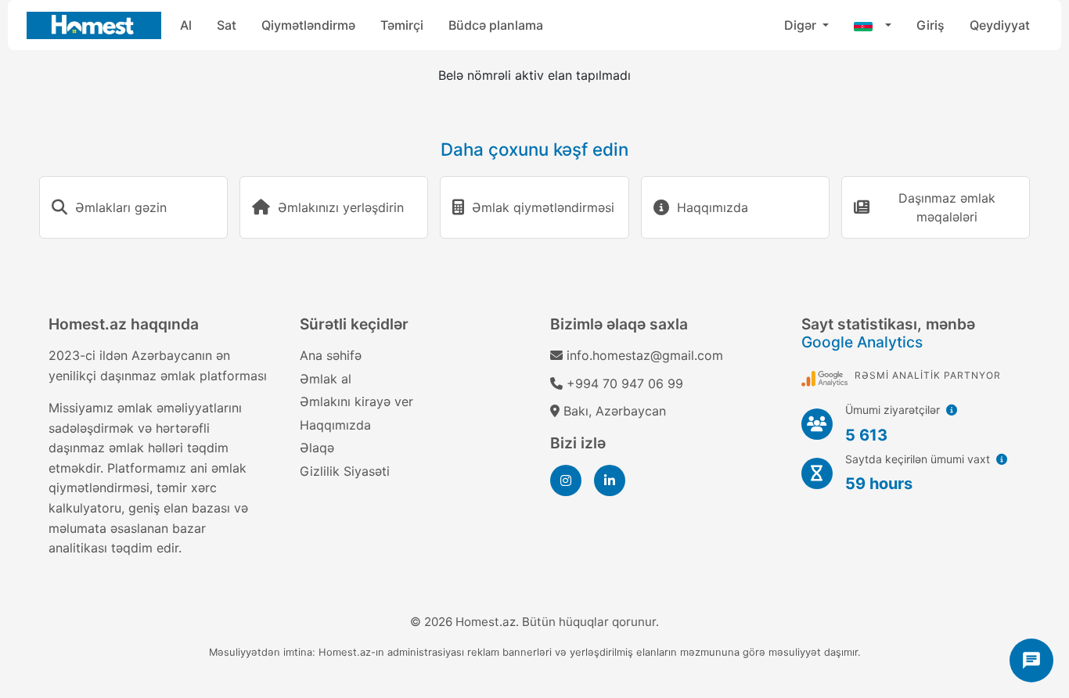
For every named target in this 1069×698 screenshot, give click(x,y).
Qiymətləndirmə (308, 25)
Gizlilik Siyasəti (345, 471)
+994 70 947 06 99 (625, 383)
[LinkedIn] (609, 480)
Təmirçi (401, 25)
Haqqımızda (335, 425)
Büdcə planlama (495, 25)
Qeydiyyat (1000, 25)
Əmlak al (325, 379)
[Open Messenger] (1031, 660)
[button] (873, 25)
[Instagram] (565, 480)
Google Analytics (862, 342)
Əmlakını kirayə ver (356, 401)
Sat (226, 25)
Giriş (930, 25)
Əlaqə (317, 447)
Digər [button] (801, 25)
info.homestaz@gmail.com (645, 355)
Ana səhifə (331, 355)
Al (186, 25)
